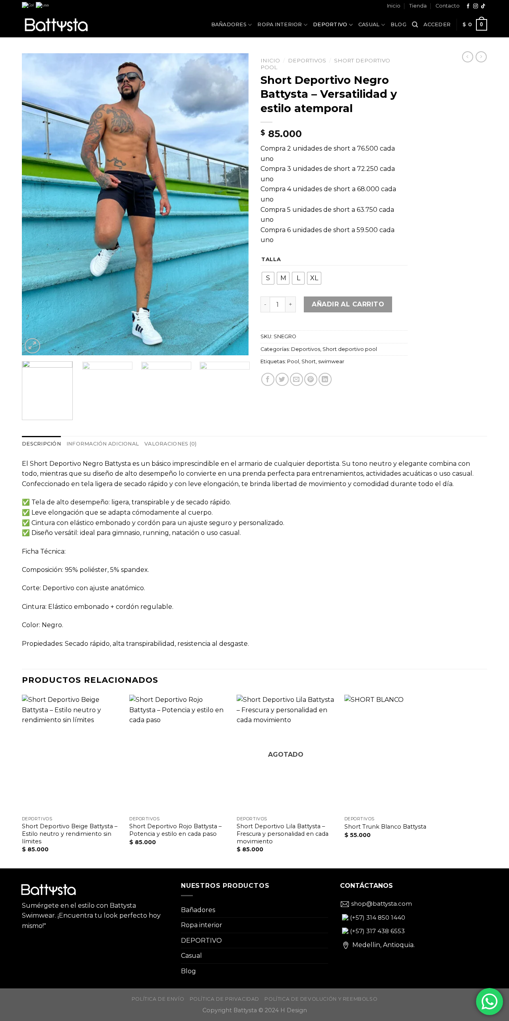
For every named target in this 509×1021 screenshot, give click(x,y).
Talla (271, 259)
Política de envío (158, 999)
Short (308, 361)
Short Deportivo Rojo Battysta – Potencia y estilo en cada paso (175, 830)
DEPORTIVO (330, 24)
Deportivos (307, 60)
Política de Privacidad (224, 999)
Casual (369, 24)
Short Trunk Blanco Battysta (385, 826)
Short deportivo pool (349, 349)
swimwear (331, 361)
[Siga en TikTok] (483, 6)
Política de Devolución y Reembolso (320, 999)
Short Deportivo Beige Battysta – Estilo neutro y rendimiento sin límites (69, 834)
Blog (398, 24)
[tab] (41, 444)
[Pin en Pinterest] (310, 379)
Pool (293, 361)
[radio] (268, 278)
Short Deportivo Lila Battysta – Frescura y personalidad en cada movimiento (282, 834)
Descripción (41, 444)
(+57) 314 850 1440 (376, 917)
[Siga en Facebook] (468, 6)
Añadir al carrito (348, 304)
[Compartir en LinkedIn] (325, 379)
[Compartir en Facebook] (267, 379)
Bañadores (229, 24)
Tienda (418, 6)
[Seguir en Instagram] (475, 6)
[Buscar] (415, 24)
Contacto (447, 6)
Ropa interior (279, 24)
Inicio (393, 6)
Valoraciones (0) (170, 444)
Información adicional (102, 444)
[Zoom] (32, 346)
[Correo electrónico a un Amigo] (296, 379)
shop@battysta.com (381, 903)
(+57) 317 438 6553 (376, 931)
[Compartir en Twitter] (282, 379)
